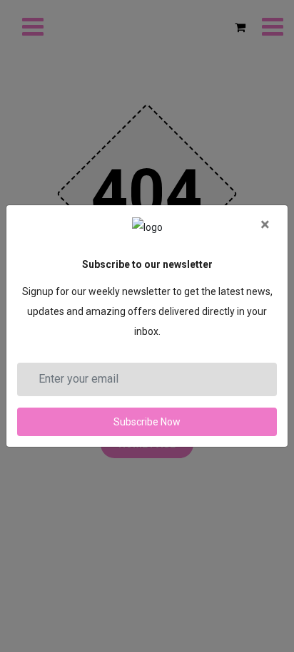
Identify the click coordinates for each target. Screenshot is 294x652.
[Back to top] (264, 593)
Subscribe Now (147, 422)
